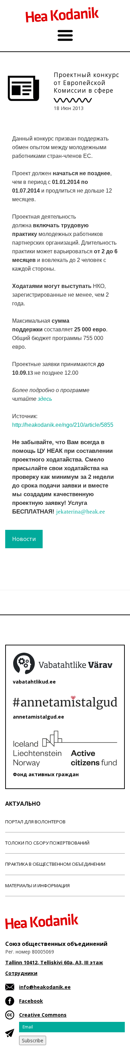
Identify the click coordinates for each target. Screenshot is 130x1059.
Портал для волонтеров (35, 822)
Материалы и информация (37, 885)
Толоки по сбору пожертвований (47, 843)
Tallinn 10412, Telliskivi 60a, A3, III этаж (54, 962)
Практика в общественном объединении (55, 864)
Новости (24, 539)
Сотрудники (21, 973)
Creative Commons (43, 1014)
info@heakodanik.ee (45, 987)
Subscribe (32, 1040)
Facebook (31, 1001)
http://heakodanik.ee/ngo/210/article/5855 (62, 425)
